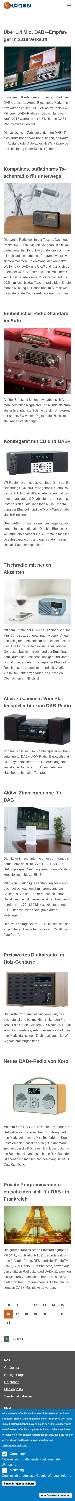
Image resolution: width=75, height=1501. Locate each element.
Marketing (17, 1470)
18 (27, 1315)
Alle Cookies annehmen (55, 1495)
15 (63, 1306)
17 (18, 1315)
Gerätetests (12, 1367)
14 (54, 1306)
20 (45, 1315)
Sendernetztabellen (18, 1396)
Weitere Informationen (14, 1445)
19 (36, 1315)
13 (45, 1306)
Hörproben (11, 1382)
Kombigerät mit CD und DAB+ (37, 441)
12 (36, 1306)
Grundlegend (19, 1453)
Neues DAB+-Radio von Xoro (36, 1061)
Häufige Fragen (15, 1375)
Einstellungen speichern (19, 1483)
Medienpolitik (13, 1389)
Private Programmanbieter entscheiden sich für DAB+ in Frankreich (36, 1192)
